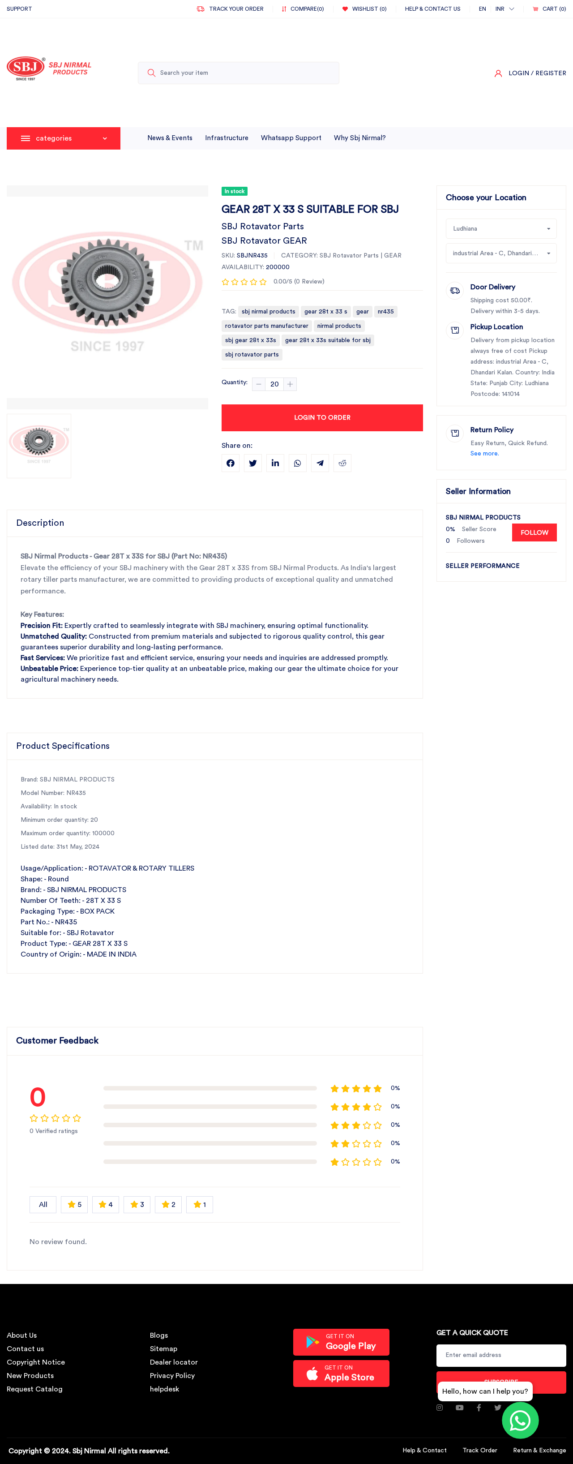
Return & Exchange (539, 1450)
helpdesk (164, 1389)
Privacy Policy (172, 1375)
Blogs (159, 1335)
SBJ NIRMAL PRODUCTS (483, 518)
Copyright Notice (36, 1362)
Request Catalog (35, 1389)
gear (362, 312)
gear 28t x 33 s (325, 312)
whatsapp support (291, 138)
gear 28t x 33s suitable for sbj (328, 340)
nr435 (386, 312)
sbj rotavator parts (252, 355)
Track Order (479, 1450)
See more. (484, 454)
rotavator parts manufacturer (266, 326)
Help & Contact (424, 1450)
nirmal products (339, 326)
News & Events (169, 138)
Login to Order (322, 418)
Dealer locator (174, 1362)
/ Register (548, 73)
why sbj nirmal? (360, 138)
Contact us (25, 1348)
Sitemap (163, 1348)
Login (519, 73)
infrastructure (226, 138)
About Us (22, 1335)
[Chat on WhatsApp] (520, 1420)
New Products (30, 1375)
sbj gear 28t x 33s (250, 340)
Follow (534, 533)
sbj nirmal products (268, 312)
